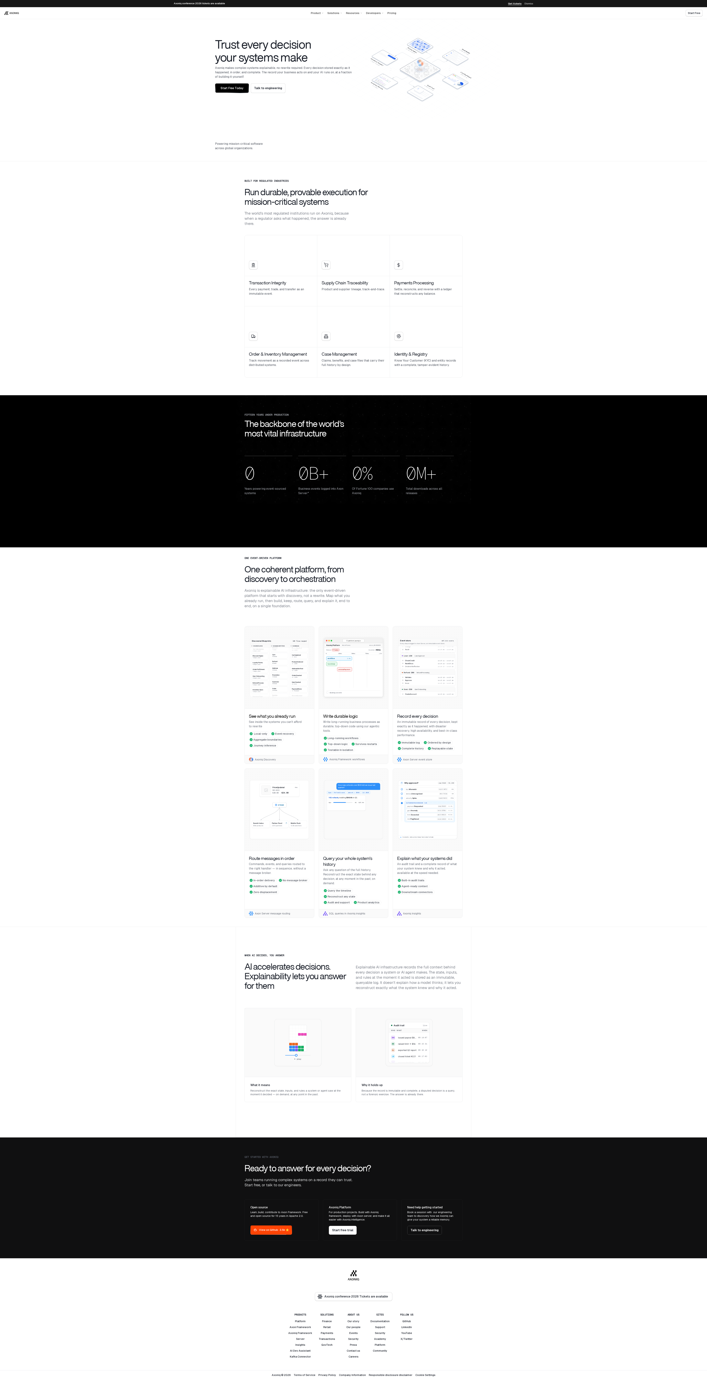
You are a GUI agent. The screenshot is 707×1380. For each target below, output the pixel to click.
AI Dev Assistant (300, 1350)
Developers (373, 13)
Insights (300, 1344)
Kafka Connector (300, 1356)
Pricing (391, 13)
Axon (293, 1327)
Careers (353, 1356)
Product (316, 13)
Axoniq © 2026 (281, 1375)
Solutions (333, 13)
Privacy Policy (327, 1375)
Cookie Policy (670, 1372)
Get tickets (515, 3)
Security (353, 1339)
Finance (327, 1321)
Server (300, 1339)
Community (380, 1350)
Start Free (694, 13)
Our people (353, 1327)
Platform (300, 1321)
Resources (352, 13)
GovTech (327, 1344)
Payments (327, 1333)
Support (380, 1327)
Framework (304, 1327)
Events (353, 1333)
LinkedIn (406, 1327)
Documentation (380, 1321)
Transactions (327, 1339)
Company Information (352, 1375)
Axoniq (292, 1333)
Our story (353, 1321)
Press (353, 1344)
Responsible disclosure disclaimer (390, 1375)
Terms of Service (304, 1375)
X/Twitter (407, 1339)
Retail (327, 1327)
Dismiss (529, 3)
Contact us (353, 1350)
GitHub (406, 1321)
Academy (380, 1339)
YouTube (406, 1333)
